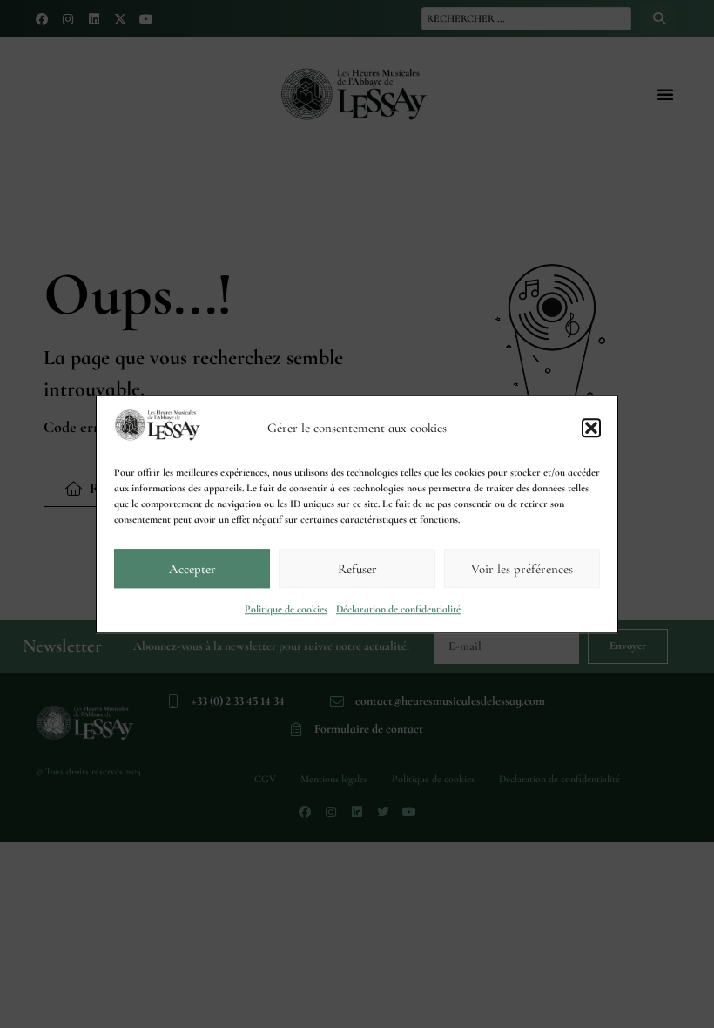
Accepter (192, 569)
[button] (591, 427)
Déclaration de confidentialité (398, 609)
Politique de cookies (286, 609)
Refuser (357, 569)
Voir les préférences (522, 569)
